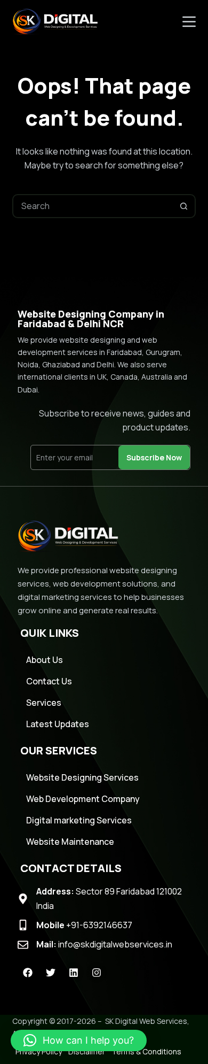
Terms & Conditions (146, 1051)
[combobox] (92, 206)
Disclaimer (86, 1051)
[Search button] (184, 206)
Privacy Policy (38, 1051)
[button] (79, 1040)
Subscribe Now (154, 457)
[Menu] (189, 21)
